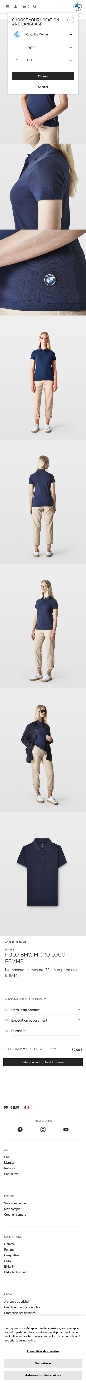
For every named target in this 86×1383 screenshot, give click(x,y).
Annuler (43, 87)
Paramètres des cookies (43, 1351)
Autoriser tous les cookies (43, 1375)
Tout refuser (43, 1363)
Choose (43, 76)
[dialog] (43, 691)
